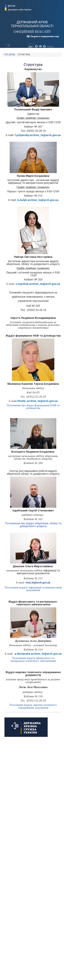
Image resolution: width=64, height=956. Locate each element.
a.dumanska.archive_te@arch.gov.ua (38, 653)
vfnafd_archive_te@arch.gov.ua (37, 401)
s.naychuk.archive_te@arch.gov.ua (37, 284)
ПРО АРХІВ (9, 54)
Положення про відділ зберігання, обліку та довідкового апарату (33, 525)
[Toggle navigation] (8, 45)
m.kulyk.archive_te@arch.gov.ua (37, 200)
